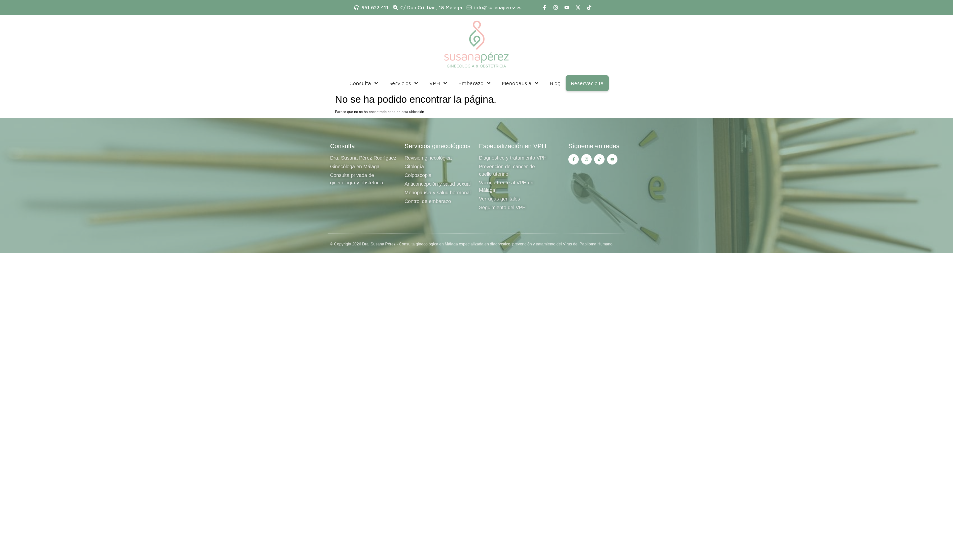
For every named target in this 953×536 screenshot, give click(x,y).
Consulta (360, 83)
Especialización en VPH (512, 145)
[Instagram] (556, 7)
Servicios (400, 83)
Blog (555, 83)
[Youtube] (567, 7)
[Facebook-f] (544, 7)
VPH (434, 83)
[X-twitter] (578, 7)
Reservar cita (587, 83)
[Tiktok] (589, 7)
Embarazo (470, 83)
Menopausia (516, 83)
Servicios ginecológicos (438, 145)
